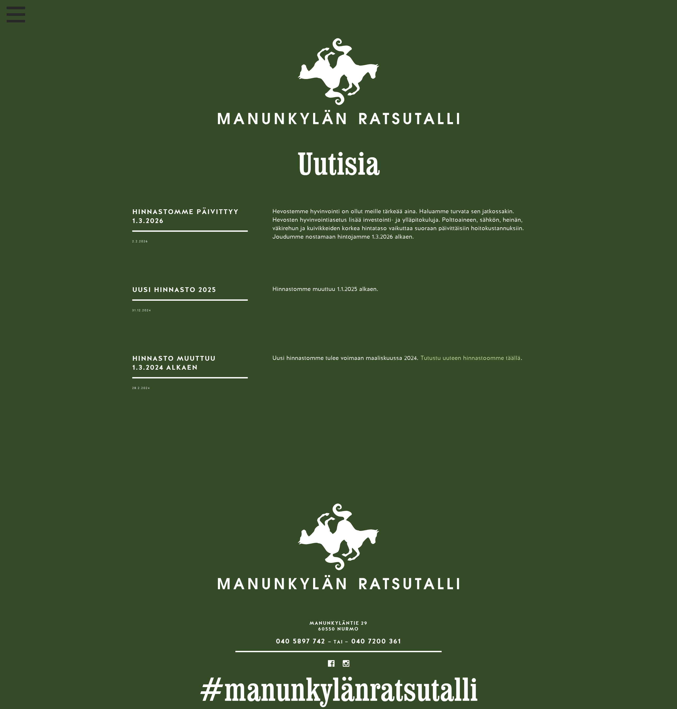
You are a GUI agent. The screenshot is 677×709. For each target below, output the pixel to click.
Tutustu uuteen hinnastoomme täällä (470, 358)
